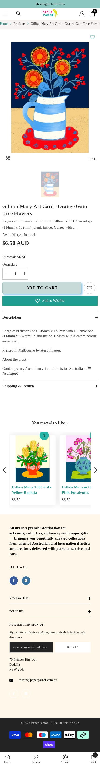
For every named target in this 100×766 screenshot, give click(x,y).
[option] (50, 4)
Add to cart (42, 288)
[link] (89, 288)
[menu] (5, 14)
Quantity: (9, 264)
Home (4, 23)
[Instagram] (26, 580)
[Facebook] (13, 580)
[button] (35, 435)
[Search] (18, 14)
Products (19, 23)
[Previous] (4, 470)
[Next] (95, 470)
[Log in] (81, 13)
